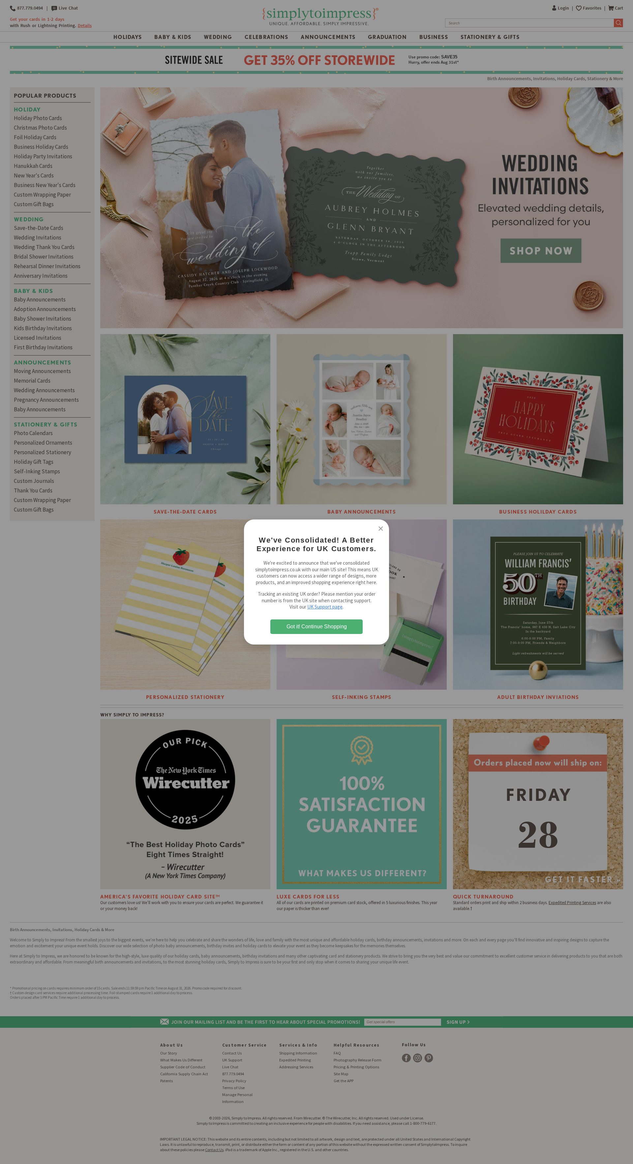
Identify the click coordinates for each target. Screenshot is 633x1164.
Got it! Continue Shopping (316, 626)
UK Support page (325, 607)
